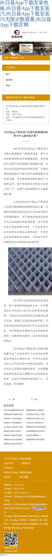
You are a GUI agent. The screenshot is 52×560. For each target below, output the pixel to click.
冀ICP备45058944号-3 (21, 508)
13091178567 (43, 33)
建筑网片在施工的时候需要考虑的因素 (14, 444)
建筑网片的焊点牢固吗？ (13, 431)
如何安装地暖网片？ (33, 435)
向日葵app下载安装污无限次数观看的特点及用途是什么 (14, 427)
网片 (8, 74)
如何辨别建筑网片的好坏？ (36, 431)
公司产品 (8, 463)
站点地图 (23, 477)
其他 (8, 85)
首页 (6, 58)
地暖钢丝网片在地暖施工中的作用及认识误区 (37, 410)
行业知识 (8, 468)
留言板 (7, 477)
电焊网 (9, 80)
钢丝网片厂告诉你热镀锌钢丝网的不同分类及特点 (14, 419)
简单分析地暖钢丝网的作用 (14, 410)
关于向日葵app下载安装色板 (17, 458)
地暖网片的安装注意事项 (13, 440)
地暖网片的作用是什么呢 (35, 419)
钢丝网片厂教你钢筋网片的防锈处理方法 (14, 423)
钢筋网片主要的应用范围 (13, 435)
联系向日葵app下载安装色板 (17, 472)
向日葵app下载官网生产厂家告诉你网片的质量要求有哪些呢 (37, 423)
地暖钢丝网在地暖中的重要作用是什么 (14, 414)
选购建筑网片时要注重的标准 (37, 440)
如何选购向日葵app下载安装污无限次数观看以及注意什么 (37, 414)
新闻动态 (14, 58)
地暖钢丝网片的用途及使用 (36, 427)
